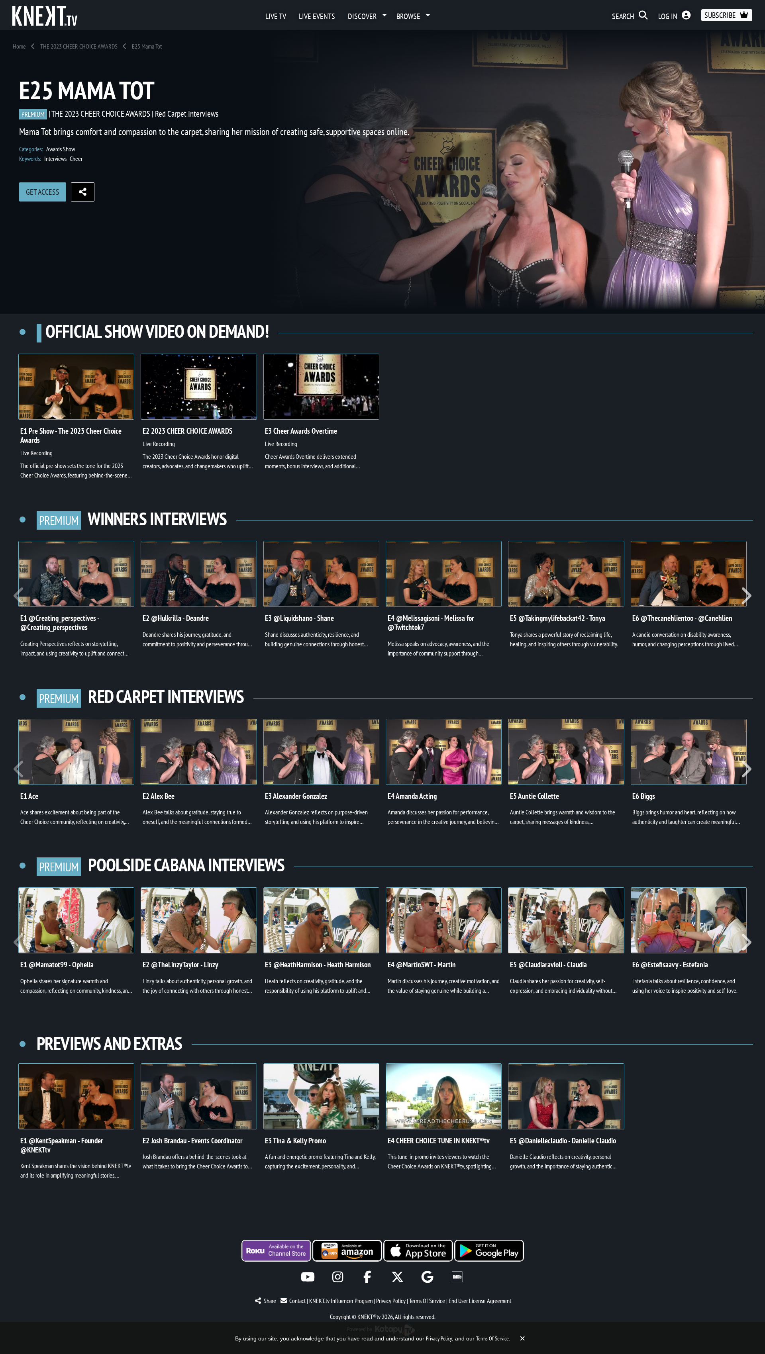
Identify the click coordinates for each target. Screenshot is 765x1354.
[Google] (427, 1277)
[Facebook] (367, 1277)
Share (270, 1301)
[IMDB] (457, 1277)
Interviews (55, 158)
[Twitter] (397, 1277)
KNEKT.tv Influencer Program (341, 1301)
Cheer (76, 158)
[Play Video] (76, 387)
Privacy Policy (391, 1301)
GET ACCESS (42, 192)
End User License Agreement (480, 1301)
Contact (297, 1301)
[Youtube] (308, 1277)
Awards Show (60, 149)
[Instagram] (337, 1277)
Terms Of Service (427, 1301)
